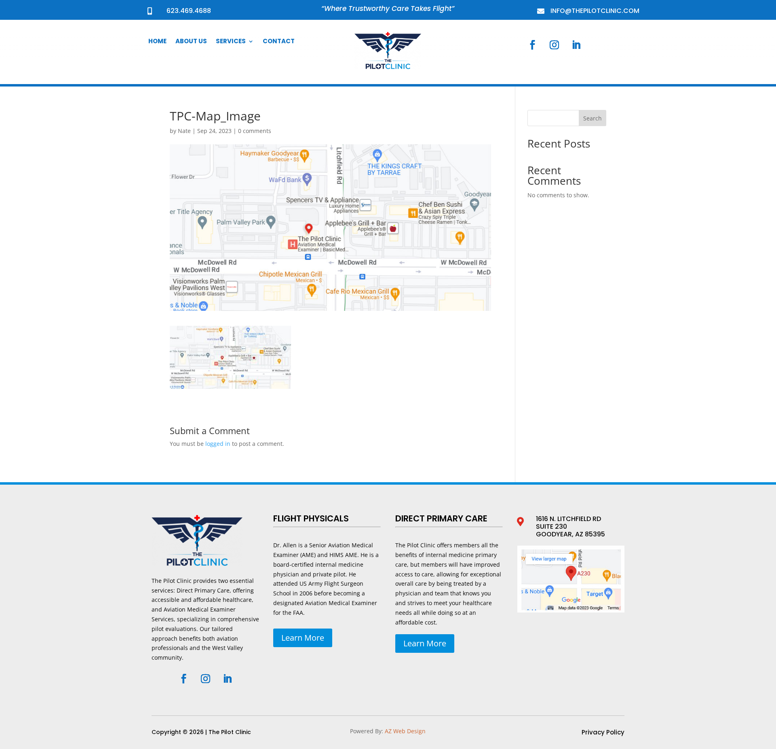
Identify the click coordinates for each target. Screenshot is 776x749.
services (231, 41)
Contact (279, 41)
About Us (191, 41)
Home (157, 41)
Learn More (302, 637)
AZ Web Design (405, 731)
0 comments (254, 131)
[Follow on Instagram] (554, 45)
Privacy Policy (603, 733)
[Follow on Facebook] (532, 45)
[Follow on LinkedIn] (576, 45)
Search (592, 118)
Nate (184, 131)
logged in (217, 443)
